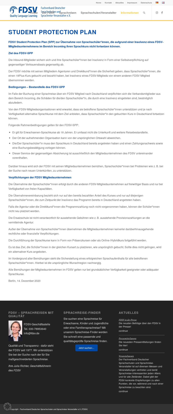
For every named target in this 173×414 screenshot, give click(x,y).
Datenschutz (146, 2)
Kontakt (108, 2)
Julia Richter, (21, 366)
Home (98, 2)
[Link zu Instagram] (156, 12)
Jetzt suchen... (86, 348)
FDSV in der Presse (128, 319)
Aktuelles (119, 2)
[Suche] (144, 12)
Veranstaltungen (126, 355)
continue (123, 330)
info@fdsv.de (31, 333)
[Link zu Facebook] (162, 12)
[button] (7, 406)
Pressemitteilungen (127, 338)
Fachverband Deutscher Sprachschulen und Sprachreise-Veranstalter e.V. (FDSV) (54, 409)
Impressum (132, 2)
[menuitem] (98, 3)
